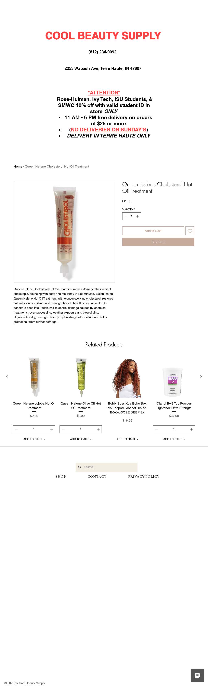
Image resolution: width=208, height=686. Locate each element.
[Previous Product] (6, 376)
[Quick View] (34, 376)
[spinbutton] (131, 216)
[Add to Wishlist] (189, 230)
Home (18, 166)
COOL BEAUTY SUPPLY (103, 35)
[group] (104, 399)
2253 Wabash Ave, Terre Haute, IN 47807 (103, 68)
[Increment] (137, 216)
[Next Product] (201, 376)
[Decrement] (125, 216)
